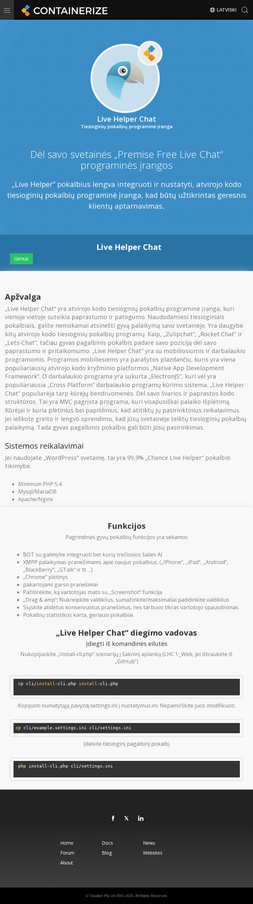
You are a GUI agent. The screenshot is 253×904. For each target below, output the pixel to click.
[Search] (245, 10)
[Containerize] (63, 10)
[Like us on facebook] (113, 818)
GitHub (21, 259)
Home (66, 843)
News (149, 843)
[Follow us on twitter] (127, 818)
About (66, 862)
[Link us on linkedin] (141, 818)
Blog (107, 853)
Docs (107, 843)
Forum (67, 853)
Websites (152, 853)
